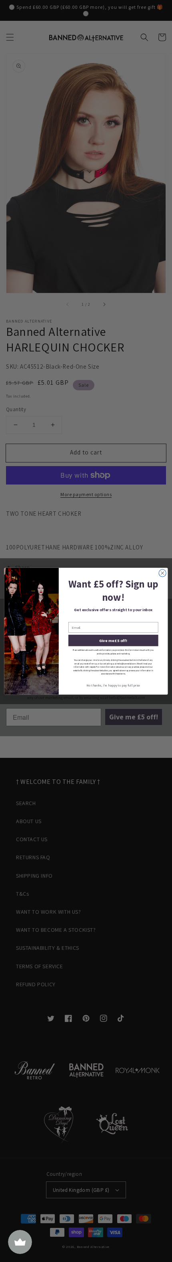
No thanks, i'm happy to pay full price (113, 685)
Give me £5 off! (113, 640)
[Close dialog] (162, 572)
